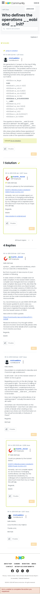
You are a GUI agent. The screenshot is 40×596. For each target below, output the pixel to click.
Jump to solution (11, 51)
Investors (26, 564)
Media (34, 564)
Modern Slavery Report (31, 575)
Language (30, 9)
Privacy (5, 575)
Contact (9, 567)
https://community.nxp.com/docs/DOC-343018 (18, 318)
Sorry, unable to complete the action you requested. (17, 590)
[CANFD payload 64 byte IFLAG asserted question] (32, 240)
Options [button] (33, 37)
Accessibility (14, 578)
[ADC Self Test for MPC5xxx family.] (29, 240)
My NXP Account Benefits (24, 567)
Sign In (36, 3)
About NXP (8, 564)
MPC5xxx (6, 10)
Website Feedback (24, 578)
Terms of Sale (20, 575)
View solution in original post (15, 216)
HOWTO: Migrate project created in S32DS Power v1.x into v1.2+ (17, 191)
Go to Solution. (15, 141)
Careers (17, 564)
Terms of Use (11, 575)
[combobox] (20, 29)
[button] (21, 59)
